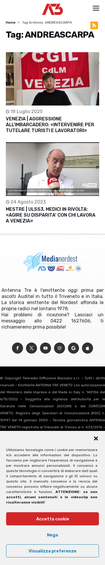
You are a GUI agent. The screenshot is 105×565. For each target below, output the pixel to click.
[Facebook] (17, 348)
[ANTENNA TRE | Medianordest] (52, 3)
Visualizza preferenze (52, 551)
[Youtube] (45, 348)
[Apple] (87, 348)
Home (10, 22)
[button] (96, 438)
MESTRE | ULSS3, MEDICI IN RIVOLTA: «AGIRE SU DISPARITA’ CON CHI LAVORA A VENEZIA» (50, 215)
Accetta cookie (52, 519)
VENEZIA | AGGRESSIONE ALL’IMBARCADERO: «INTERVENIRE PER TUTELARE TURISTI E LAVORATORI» (50, 124)
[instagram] (59, 348)
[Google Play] (73, 348)
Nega (52, 535)
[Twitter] (31, 348)
